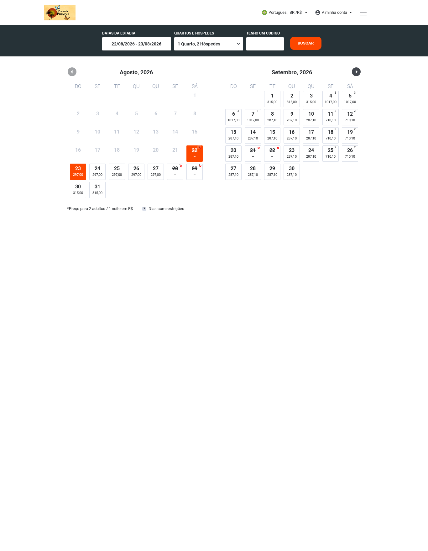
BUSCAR (306, 43)
